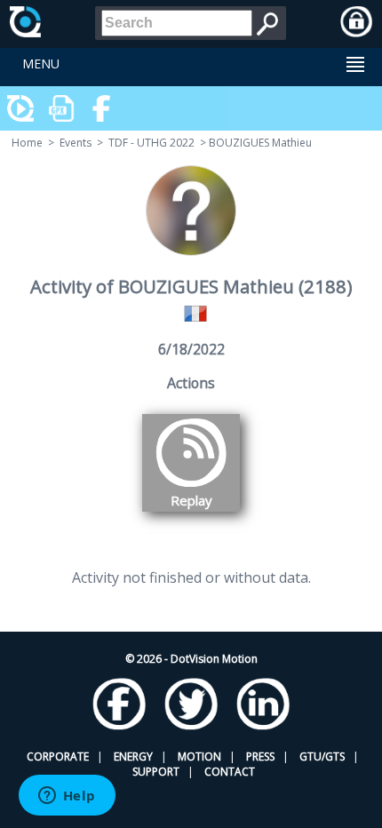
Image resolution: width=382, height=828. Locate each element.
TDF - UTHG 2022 (151, 142)
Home (27, 142)
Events (76, 142)
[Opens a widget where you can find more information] (66, 797)
